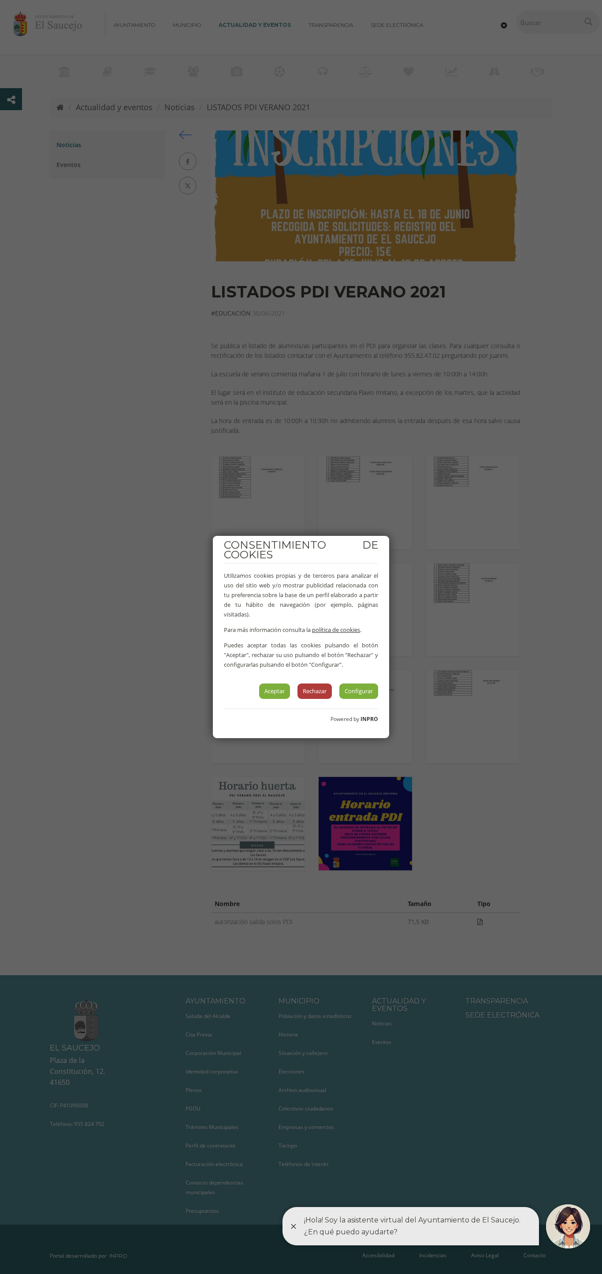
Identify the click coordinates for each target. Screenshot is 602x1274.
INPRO (369, 719)
